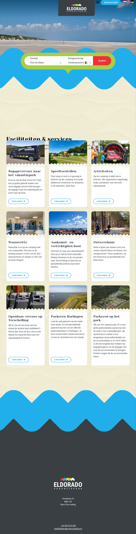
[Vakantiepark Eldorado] (76, 8)
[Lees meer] (25, 152)
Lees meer (17, 201)
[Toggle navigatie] (98, 2)
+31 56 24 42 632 (68, 525)
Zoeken (102, 61)
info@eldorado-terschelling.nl (68, 529)
